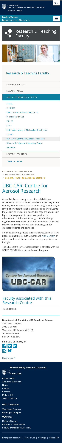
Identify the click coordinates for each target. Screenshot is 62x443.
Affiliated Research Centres (21, 97)
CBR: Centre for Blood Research (22, 112)
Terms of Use (30, 438)
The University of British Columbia (48, 6)
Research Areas (14, 91)
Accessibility (54, 438)
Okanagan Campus (11, 412)
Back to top (8, 358)
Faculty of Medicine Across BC (16, 427)
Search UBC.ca (9, 398)
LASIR (9, 125)
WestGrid (11, 147)
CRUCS (9, 121)
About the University (11, 381)
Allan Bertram (48, 235)
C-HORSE (10, 108)
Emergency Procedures (12, 438)
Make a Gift (7, 395)
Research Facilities (16, 154)
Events (5, 388)
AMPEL (9, 103)
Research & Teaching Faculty (17, 171)
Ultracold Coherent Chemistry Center (24, 143)
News (5, 385)
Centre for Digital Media (13, 424)
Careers (6, 391)
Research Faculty (16, 84)
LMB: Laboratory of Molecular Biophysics (26, 130)
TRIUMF (10, 134)
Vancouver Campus (11, 409)
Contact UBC (8, 378)
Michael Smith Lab (15, 117)
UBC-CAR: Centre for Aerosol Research (25, 138)
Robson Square (9, 421)
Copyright (42, 438)
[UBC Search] (56, 3)
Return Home (15, 161)
